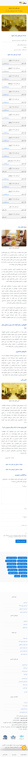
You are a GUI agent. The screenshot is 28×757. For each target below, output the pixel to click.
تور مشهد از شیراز (11, 564)
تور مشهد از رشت (22, 567)
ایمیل (24, 517)
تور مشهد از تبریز (22, 558)
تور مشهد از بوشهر (22, 564)
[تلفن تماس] (5, 752)
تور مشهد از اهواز (13, 573)
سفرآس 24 (20, 11)
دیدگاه (24, 486)
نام (25, 508)
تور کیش (17, 576)
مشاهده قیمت (23, 754)
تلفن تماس (5, 754)
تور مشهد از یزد (22, 570)
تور (16, 11)
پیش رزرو (14, 754)
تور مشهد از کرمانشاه (10, 561)
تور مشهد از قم (23, 573)
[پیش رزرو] (14, 752)
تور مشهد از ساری (12, 567)
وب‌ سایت (23, 525)
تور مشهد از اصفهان (11, 558)
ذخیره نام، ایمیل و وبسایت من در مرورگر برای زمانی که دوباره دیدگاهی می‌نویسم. (14, 536)
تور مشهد (12, 11)
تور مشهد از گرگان (12, 570)
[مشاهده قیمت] (23, 752)
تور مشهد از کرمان (22, 561)
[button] (2, 3)
